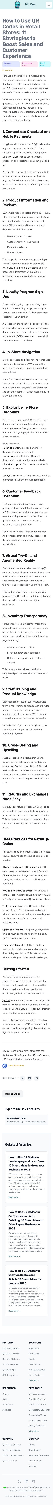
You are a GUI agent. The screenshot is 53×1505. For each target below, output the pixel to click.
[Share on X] (22, 1078)
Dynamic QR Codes (11, 1348)
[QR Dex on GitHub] (33, 1481)
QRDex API (26, 1008)
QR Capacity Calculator (39, 1409)
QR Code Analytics (11, 1353)
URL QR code (16, 156)
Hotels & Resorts (37, 1369)
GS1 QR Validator (37, 1425)
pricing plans (32, 1028)
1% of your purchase (39, 1487)
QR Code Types (9, 1369)
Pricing (5, 1394)
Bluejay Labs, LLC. (21, 1496)
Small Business (36, 1375)
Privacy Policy (35, 1460)
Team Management (11, 1364)
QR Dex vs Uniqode (11, 1450)
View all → (34, 1380)
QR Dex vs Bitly (9, 1460)
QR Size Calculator (37, 1404)
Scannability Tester (37, 1415)
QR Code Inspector (37, 1394)
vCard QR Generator (38, 1420)
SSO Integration (9, 1375)
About (32, 1444)
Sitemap (32, 1466)
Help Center (7, 1404)
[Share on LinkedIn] (29, 1078)
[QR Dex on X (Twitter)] (19, 1481)
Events (32, 1359)
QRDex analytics (25, 336)
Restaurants (34, 1348)
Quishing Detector (37, 1399)
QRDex (38, 725)
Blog (4, 1399)
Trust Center (34, 1450)
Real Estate (34, 1353)
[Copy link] (36, 1078)
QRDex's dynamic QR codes (23, 267)
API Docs (6, 1409)
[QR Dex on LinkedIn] (26, 1481)
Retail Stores (35, 1364)
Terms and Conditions (39, 1455)
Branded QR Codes (11, 1359)
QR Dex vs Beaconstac (12, 1455)
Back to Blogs (12, 1093)
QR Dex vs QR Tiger (11, 1444)
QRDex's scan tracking (19, 475)
